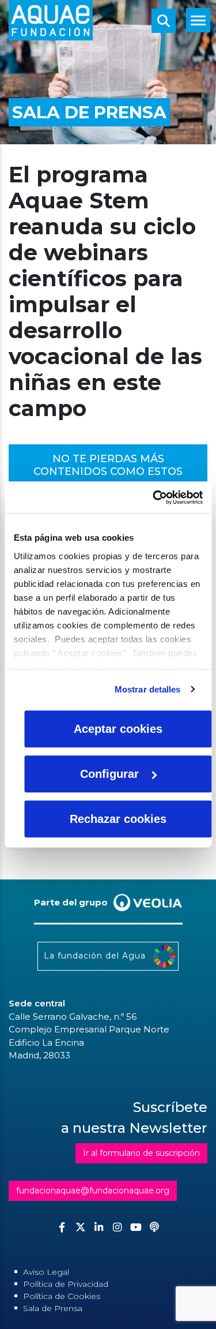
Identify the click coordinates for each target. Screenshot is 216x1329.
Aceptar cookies (118, 728)
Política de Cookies (61, 1296)
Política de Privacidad (65, 1284)
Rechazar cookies (118, 819)
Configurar (109, 774)
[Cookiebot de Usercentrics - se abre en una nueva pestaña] (154, 497)
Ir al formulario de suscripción (141, 1153)
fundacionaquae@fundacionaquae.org (92, 1190)
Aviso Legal (46, 1272)
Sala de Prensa (52, 1308)
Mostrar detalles (148, 689)
